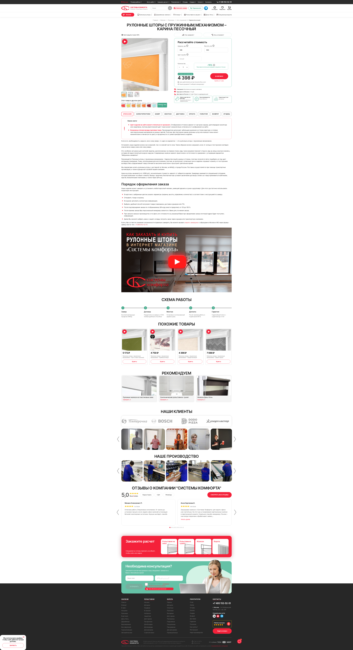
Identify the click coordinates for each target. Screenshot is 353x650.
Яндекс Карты (146, 495)
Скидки (192, 2)
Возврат (192, 616)
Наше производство (196, 632)
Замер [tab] (157, 114)
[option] (144, 64)
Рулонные (124, 613)
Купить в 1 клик (219, 80)
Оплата (192, 610)
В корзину (219, 76)
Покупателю (175, 2)
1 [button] (169, 527)
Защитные (147, 616)
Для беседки (148, 624)
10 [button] (183, 527)
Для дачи (147, 605)
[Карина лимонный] (128, 105)
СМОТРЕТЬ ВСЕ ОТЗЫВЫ (219, 495)
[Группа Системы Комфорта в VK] (214, 616)
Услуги (200, 2)
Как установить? (219, 35)
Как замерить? (189, 35)
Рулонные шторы (145, 15)
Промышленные (172, 632)
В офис (123, 608)
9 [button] (181, 527)
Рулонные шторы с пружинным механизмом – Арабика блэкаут (160, 356)
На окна (146, 602)
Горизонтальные (126, 630)
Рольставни (149, 599)
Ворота (170, 599)
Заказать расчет (162, 2)
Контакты (208, 2)
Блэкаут (177, 15)
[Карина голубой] (154, 105)
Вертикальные (126, 624)
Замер (192, 605)
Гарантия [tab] (204, 114)
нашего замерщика (191, 222)
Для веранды (148, 627)
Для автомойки (172, 630)
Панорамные (171, 627)
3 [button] (172, 527)
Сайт (158, 495)
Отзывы (185, 2)
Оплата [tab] (192, 114)
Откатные (170, 608)
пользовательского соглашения (219, 646)
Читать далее (185, 519)
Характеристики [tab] (143, 114)
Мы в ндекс (134, 496)
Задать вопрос (222, 631)
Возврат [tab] (215, 114)
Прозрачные (148, 621)
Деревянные (125, 621)
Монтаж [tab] (168, 114)
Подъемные (171, 621)
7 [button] (178, 527)
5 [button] (175, 527)
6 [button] (177, 527)
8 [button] (180, 527)
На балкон (147, 613)
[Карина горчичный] (139, 105)
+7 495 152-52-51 (222, 603)
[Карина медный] (134, 105)
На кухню (124, 610)
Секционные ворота (225, 15)
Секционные (171, 624)
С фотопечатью (149, 632)
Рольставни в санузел (193, 15)
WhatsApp (168, 495)
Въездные (170, 613)
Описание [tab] (127, 114)
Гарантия (193, 621)
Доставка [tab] (180, 114)
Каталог (128, 15)
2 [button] (171, 527)
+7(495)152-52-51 (141, 225)
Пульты (169, 602)
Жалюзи (125, 599)
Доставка (193, 619)
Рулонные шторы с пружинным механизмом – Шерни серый (216, 356)
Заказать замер (181, 8)
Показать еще (162, 105)
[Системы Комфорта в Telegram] (222, 616)
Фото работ (150, 2)
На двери (147, 608)
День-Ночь (209, 15)
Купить (134, 361)
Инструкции (194, 630)
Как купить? (194, 627)
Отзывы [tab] (226, 114)
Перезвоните (196, 8)
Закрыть (13, 645)
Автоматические (126, 632)
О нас (192, 602)
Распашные (170, 619)
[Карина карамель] (144, 105)
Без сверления (126, 627)
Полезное (193, 624)
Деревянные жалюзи (163, 15)
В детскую (124, 616)
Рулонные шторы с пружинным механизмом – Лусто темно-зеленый (133, 356)
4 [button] (174, 527)
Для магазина (148, 630)
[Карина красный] (123, 105)
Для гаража (148, 619)
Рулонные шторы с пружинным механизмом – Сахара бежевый (188, 356)
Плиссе (123, 602)
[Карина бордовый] (149, 105)
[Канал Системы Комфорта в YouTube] (217, 616)
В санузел (147, 610)
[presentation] (190, 50)
